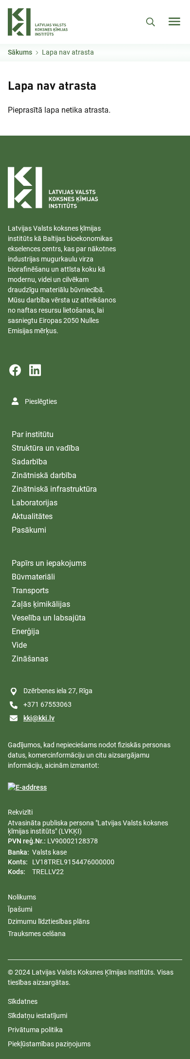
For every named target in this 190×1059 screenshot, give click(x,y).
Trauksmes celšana (37, 934)
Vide (19, 645)
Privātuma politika (35, 1030)
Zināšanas (30, 658)
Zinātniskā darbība (44, 475)
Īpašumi (20, 909)
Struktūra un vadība (45, 448)
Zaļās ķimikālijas (41, 604)
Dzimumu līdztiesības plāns (49, 921)
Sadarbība (29, 461)
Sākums (20, 52)
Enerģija (25, 631)
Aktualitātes (32, 516)
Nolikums (22, 897)
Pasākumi (29, 530)
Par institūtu (33, 434)
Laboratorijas (34, 502)
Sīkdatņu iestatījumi (37, 1015)
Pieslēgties (41, 401)
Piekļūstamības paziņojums (49, 1044)
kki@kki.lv (39, 718)
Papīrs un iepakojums (49, 563)
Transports (30, 590)
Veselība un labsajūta (49, 617)
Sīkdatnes (23, 1001)
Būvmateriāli (33, 576)
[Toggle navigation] (174, 21)
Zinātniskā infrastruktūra (54, 489)
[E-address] (27, 788)
